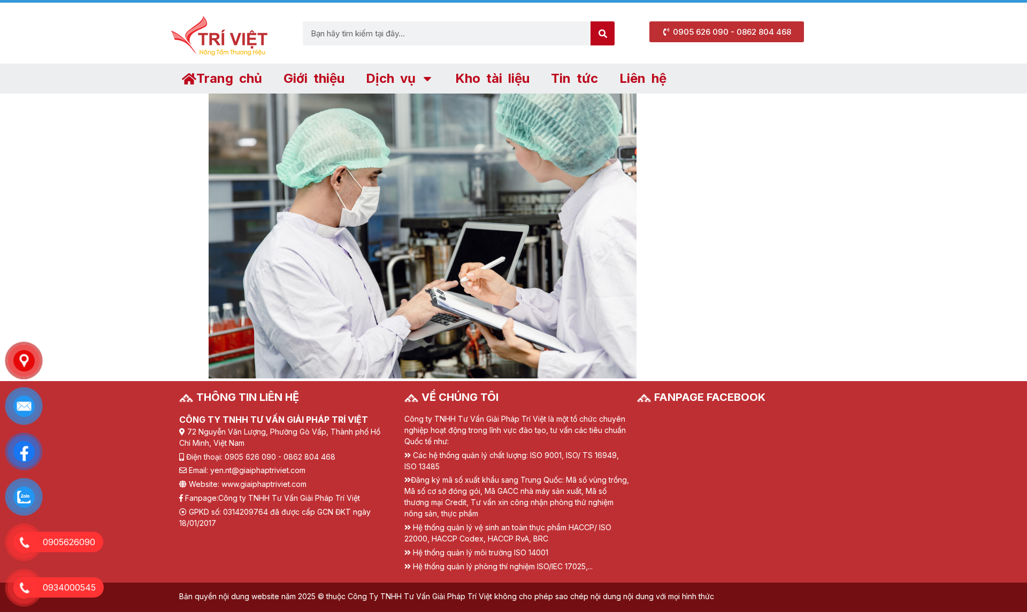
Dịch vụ (391, 78)
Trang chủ (229, 78)
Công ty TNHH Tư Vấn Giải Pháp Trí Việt (289, 497)
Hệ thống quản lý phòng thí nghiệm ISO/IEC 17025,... (503, 566)
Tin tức (574, 78)
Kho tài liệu (492, 78)
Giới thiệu (313, 78)
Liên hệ (642, 78)
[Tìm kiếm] (603, 33)
